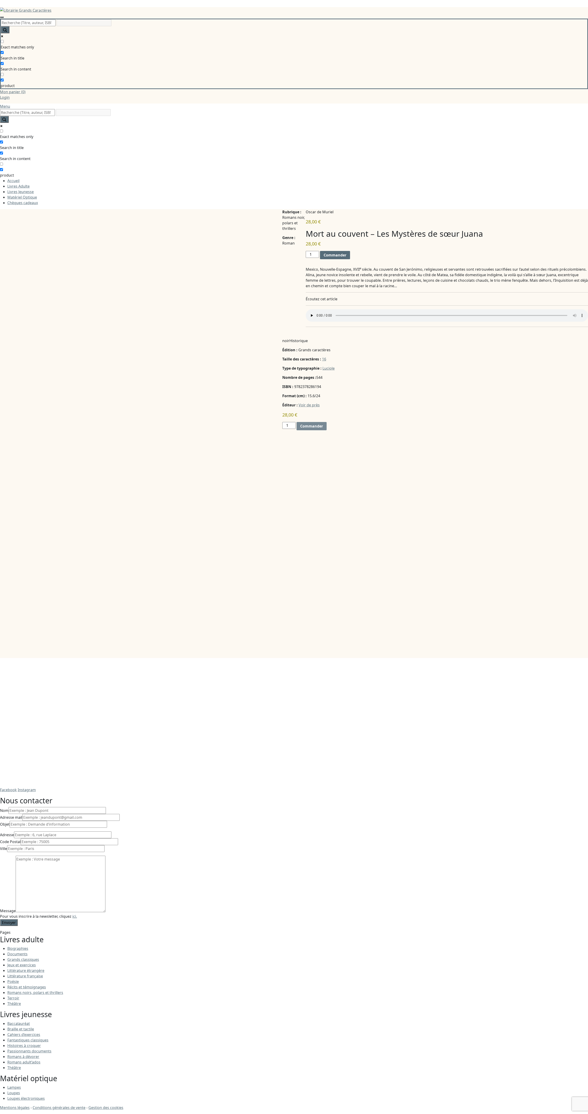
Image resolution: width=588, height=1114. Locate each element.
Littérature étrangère (25, 970)
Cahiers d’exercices (23, 1034)
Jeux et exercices (21, 965)
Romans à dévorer (23, 1056)
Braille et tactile (20, 1029)
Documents (17, 953)
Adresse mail (11, 817)
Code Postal (10, 841)
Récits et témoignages (26, 987)
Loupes (13, 1092)
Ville (3, 848)
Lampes (14, 1087)
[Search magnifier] (5, 29)
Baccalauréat (18, 1023)
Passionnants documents (29, 1051)
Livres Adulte (18, 186)
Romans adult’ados (23, 1062)
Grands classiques (23, 959)
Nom (4, 810)
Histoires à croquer (24, 1045)
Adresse (7, 834)
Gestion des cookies (105, 1107)
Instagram (27, 789)
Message (8, 910)
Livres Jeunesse (20, 191)
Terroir (13, 998)
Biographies (17, 948)
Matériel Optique (22, 197)
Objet (5, 824)
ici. (74, 916)
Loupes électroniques (26, 1098)
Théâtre (14, 1003)
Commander (335, 255)
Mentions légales (15, 1107)
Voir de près (309, 405)
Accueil (13, 180)
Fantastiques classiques (27, 1040)
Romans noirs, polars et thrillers (35, 992)
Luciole (328, 368)
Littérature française (25, 976)
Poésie (13, 981)
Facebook (8, 789)
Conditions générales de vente (59, 1107)
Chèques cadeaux (22, 202)
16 (324, 359)
